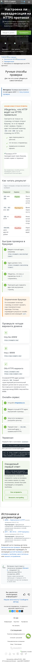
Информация (8, 621)
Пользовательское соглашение (16, 641)
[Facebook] (18, 654)
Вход (11, 644)
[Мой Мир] (20, 611)
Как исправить (16, 492)
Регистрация (18, 644)
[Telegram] (15, 611)
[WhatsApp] (10, 611)
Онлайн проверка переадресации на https (15, 36)
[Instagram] (6, 654)
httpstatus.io (20, 403)
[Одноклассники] (17, 611)
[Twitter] (26, 654)
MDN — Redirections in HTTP (15, 520)
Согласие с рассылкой (16, 637)
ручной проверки (16, 552)
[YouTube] (10, 654)
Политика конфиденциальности (16, 634)
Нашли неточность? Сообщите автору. (16, 601)
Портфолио (24, 621)
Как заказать (16, 625)
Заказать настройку (16, 497)
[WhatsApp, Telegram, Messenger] (28, 636)
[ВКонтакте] (12, 611)
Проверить (24, 32)
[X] (22, 611)
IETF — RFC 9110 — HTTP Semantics (17, 532)
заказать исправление (12, 556)
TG (23, 2)
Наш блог (16, 621)
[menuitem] (23, 2)
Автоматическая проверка (10, 547)
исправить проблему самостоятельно (15, 554)
